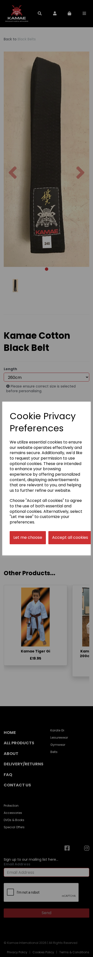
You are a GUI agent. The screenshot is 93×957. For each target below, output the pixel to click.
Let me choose (27, 537)
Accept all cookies (70, 537)
